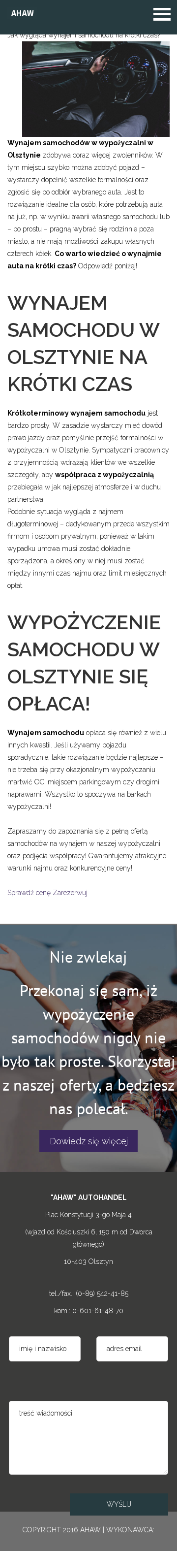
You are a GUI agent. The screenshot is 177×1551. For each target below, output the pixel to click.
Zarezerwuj (70, 893)
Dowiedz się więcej (89, 1141)
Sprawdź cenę (29, 893)
